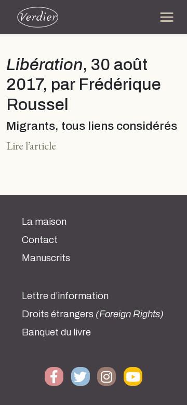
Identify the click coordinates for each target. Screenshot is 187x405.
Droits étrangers (93, 314)
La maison (44, 222)
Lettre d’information (65, 296)
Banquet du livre (56, 332)
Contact (40, 240)
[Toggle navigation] (167, 17)
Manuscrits (46, 258)
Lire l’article (31, 146)
